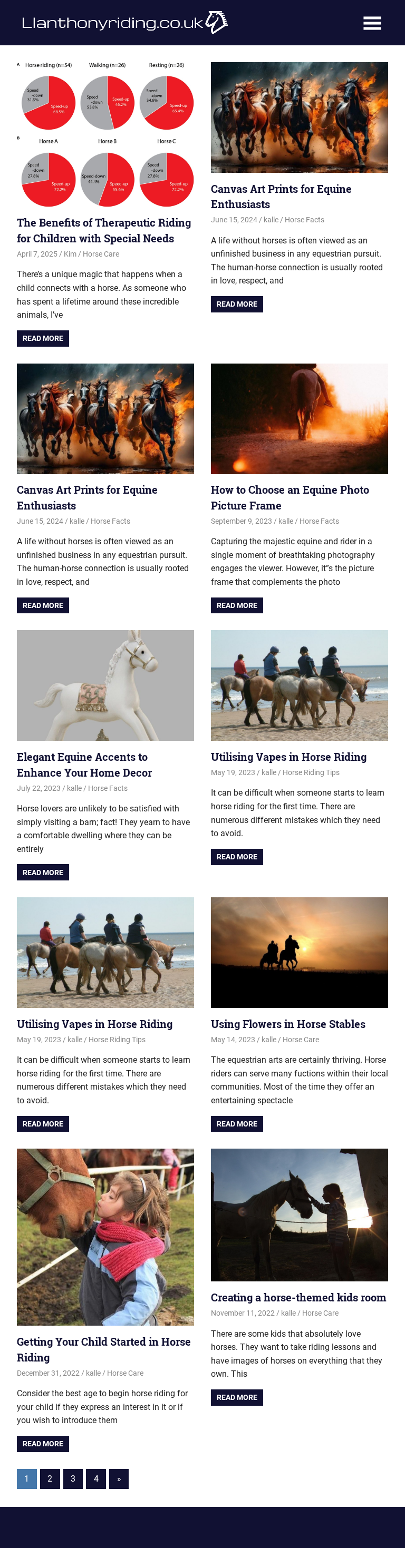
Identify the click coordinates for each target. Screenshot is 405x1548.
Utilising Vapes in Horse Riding (289, 756)
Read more (43, 338)
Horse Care (101, 254)
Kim (70, 254)
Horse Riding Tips (311, 772)
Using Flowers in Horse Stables (288, 1024)
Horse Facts (304, 219)
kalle (271, 219)
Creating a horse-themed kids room (299, 1297)
